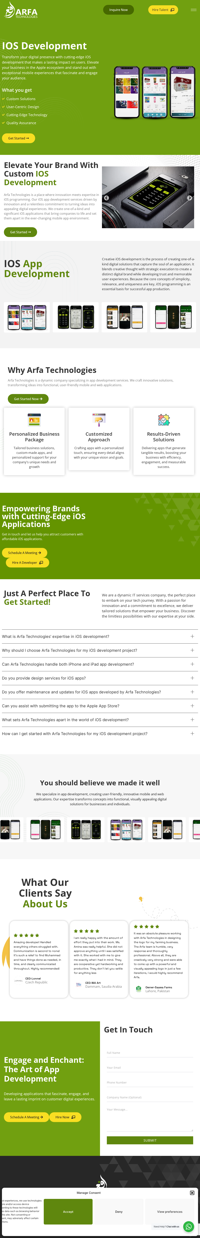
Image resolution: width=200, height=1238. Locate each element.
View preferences (169, 1212)
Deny (119, 1212)
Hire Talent (160, 10)
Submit (150, 1140)
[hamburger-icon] (193, 10)
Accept (68, 1212)
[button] (192, 1193)
